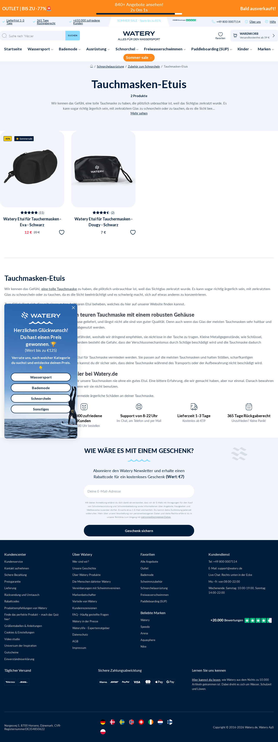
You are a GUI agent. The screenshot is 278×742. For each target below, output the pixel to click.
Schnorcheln (41, 398)
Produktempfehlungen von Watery (25, 608)
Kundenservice (13, 561)
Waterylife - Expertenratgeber (91, 628)
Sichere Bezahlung (15, 575)
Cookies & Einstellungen (19, 632)
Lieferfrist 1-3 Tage (15, 22)
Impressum (79, 648)
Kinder (244, 49)
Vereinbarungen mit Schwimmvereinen (96, 588)
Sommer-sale (137, 57)
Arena (144, 633)
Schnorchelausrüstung (110, 66)
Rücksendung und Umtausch (21, 595)
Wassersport (39, 49)
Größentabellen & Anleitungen (23, 626)
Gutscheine (11, 652)
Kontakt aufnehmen (16, 568)
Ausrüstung (96, 49)
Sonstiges (41, 409)
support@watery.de (230, 568)
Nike (143, 646)
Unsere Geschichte (84, 568)
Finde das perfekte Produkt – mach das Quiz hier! (31, 616)
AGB (75, 641)
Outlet (145, 568)
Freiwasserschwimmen (163, 49)
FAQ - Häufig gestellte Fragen (90, 614)
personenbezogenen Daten (156, 517)
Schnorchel (126, 49)
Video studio (12, 639)
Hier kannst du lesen (206, 679)
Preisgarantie (12, 581)
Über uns (255, 21)
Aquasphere (148, 640)
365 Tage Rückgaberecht (46, 22)
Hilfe (273, 21)
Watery (145, 620)
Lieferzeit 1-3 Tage (193, 415)
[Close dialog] (73, 307)
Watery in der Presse (85, 621)
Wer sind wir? (80, 561)
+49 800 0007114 (228, 21)
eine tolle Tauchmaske (59, 289)
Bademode (68, 49)
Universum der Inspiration (20, 645)
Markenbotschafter (84, 595)
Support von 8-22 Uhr (139, 415)
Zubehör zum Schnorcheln (144, 66)
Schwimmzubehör (151, 581)
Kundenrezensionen (84, 608)
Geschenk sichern (139, 531)
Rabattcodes (11, 601)
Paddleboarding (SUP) (210, 49)
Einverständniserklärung (19, 659)
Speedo (145, 627)
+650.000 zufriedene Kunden (86, 22)
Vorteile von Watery (84, 601)
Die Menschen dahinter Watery (91, 581)
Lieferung (10, 588)
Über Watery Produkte (86, 575)
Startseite (13, 49)
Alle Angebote (149, 561)
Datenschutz (80, 634)
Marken (264, 49)
